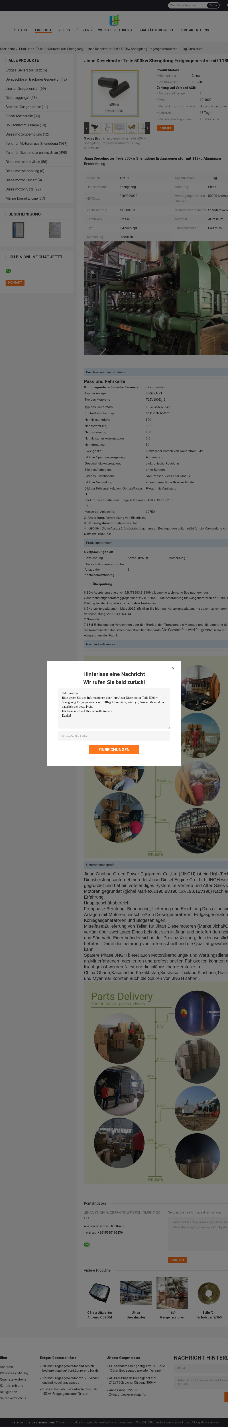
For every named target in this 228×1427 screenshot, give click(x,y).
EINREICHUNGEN (114, 749)
